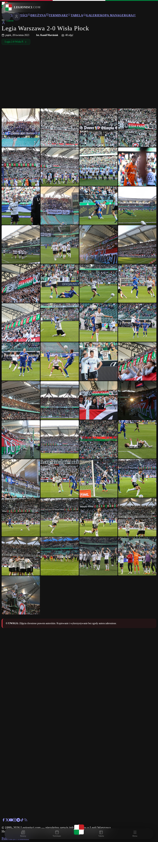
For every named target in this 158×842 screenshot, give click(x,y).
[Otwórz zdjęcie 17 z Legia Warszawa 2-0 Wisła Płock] (21, 283)
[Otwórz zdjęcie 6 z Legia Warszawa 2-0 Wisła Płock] (60, 166)
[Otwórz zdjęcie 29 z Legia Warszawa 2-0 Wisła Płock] (21, 400)
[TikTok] (22, 820)
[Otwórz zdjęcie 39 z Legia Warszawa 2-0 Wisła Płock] (98, 478)
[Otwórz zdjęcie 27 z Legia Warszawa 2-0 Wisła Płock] (98, 361)
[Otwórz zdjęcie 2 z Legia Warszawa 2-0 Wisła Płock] (60, 127)
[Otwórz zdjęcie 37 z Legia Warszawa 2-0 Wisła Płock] (21, 478)
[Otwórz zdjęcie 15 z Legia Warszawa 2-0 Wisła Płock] (98, 244)
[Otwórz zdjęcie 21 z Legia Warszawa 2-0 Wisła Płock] (21, 322)
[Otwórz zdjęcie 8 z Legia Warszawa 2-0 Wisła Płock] (137, 166)
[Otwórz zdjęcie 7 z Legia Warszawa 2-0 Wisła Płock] (98, 166)
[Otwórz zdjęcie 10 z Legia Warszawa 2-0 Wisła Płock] (60, 205)
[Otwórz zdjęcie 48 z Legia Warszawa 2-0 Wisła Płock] (137, 556)
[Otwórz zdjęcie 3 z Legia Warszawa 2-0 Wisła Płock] (98, 127)
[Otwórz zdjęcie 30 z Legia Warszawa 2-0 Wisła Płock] (60, 400)
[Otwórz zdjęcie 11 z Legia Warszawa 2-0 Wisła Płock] (98, 205)
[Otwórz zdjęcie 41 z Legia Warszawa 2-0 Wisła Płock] (21, 517)
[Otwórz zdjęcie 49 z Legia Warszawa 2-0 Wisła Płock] (21, 595)
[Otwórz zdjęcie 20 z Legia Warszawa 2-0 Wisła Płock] (137, 283)
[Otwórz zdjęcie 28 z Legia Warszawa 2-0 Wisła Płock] (137, 361)
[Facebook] (3, 820)
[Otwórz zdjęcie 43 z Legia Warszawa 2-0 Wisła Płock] (98, 517)
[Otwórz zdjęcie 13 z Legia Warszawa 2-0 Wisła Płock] (21, 244)
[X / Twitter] (7, 820)
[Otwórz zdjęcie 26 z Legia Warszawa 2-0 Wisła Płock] (60, 361)
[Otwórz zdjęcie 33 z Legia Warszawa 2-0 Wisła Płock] (21, 439)
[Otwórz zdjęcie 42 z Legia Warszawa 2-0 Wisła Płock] (60, 517)
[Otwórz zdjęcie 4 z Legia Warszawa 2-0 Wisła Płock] (137, 127)
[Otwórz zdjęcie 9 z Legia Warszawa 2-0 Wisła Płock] (21, 205)
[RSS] (26, 820)
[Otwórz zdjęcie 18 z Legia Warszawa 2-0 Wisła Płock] (60, 283)
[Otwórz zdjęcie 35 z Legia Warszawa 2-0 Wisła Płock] (98, 439)
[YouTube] (11, 820)
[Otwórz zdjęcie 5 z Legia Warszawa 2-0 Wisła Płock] (21, 166)
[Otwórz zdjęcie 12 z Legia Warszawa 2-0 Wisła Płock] (137, 205)
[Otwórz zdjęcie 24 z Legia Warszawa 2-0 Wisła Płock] (137, 322)
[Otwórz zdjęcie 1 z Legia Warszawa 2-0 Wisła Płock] (21, 127)
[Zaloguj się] (3, 23)
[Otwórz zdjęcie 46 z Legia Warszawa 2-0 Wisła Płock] (60, 556)
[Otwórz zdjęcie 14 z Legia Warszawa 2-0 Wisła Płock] (60, 244)
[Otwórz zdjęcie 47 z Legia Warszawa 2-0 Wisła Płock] (98, 556)
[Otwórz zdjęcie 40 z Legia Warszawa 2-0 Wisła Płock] (137, 478)
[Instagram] (14, 820)
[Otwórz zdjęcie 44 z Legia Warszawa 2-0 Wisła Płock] (137, 517)
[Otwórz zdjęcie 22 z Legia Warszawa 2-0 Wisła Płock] (60, 322)
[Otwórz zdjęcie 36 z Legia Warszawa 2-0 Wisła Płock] (137, 439)
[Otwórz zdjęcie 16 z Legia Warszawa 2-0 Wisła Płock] (137, 244)
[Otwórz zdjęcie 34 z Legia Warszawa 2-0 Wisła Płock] (60, 439)
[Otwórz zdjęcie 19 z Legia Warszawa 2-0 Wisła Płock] (98, 283)
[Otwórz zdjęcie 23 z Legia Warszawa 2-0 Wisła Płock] (98, 322)
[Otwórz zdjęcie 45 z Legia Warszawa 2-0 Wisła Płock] (21, 556)
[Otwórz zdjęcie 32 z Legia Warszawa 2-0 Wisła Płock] (137, 400)
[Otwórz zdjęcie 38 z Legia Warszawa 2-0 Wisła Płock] (60, 478)
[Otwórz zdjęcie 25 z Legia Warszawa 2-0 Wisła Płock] (21, 361)
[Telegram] (18, 820)
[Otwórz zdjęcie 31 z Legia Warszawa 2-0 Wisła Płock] (98, 400)
